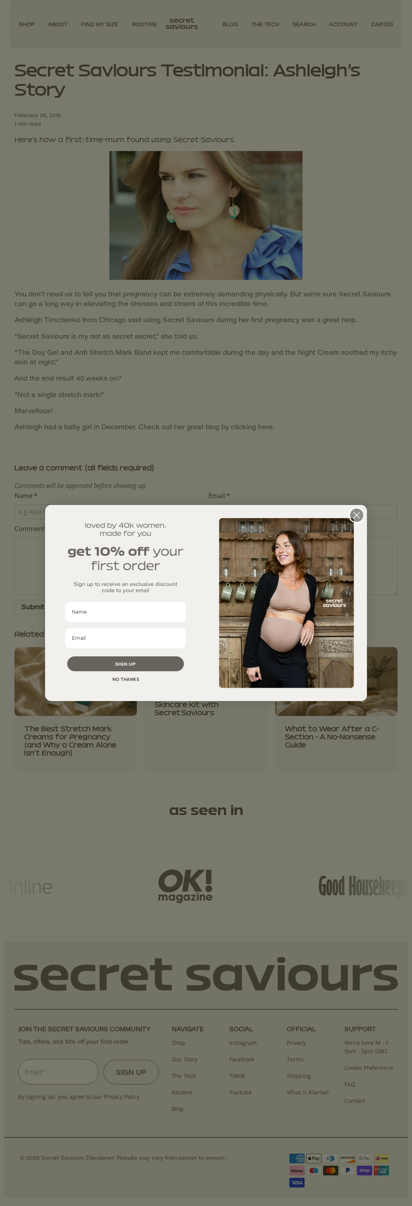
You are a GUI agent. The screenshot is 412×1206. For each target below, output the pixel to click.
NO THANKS (125, 679)
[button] (125, 664)
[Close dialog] (357, 515)
